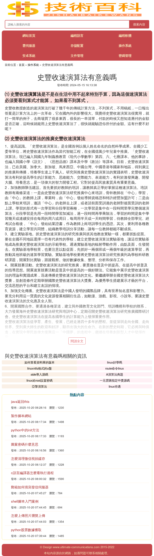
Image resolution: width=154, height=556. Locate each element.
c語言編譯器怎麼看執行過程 (32, 472)
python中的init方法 (25, 429)
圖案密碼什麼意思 (24, 444)
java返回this (20, 401)
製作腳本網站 (21, 415)
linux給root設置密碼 (39, 380)
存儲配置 (77, 45)
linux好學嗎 (114, 362)
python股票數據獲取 (26, 529)
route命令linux (114, 368)
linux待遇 (115, 386)
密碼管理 (125, 55)
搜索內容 (139, 24)
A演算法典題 (114, 374)
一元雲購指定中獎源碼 (115, 380)
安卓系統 (28, 55)
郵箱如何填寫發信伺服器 (30, 486)
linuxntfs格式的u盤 (39, 368)
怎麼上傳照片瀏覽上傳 (28, 515)
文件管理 (77, 55)
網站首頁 (28, 35)
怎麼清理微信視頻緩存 (28, 458)
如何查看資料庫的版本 (39, 362)
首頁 (21, 65)
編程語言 (77, 35)
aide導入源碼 (39, 374)
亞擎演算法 (39, 386)
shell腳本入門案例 (24, 501)
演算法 (34, 94)
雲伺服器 (28, 45)
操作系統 (125, 45)
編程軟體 (125, 35)
